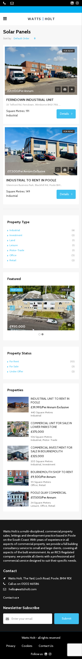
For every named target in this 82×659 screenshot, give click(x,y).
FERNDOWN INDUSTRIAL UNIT (30, 100)
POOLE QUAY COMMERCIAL (48, 493)
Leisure (13, 245)
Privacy (10, 646)
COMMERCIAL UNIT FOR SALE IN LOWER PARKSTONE (51, 425)
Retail (12, 260)
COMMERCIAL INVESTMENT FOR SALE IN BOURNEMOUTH (51, 449)
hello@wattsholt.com (23, 589)
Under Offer (16, 371)
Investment (15, 235)
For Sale (14, 366)
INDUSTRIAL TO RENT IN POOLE (31, 180)
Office (12, 255)
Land (12, 240)
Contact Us (46, 646)
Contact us (10, 597)
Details (65, 114)
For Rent (14, 361)
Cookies (27, 646)
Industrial (14, 230)
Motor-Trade (16, 250)
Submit (66, 618)
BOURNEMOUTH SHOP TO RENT (52, 472)
